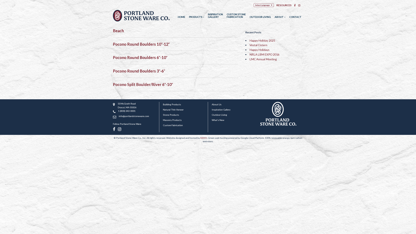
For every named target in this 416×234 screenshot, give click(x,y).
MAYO (203, 137)
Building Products (172, 104)
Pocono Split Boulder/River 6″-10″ (143, 84)
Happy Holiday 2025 (262, 40)
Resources (284, 5)
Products (196, 16)
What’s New (218, 120)
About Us (216, 104)
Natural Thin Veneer (173, 109)
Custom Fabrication (173, 125)
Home (181, 16)
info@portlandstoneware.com (134, 116)
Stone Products (171, 114)
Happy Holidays (259, 50)
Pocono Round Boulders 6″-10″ (140, 57)
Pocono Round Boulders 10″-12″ (141, 44)
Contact (295, 16)
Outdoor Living (260, 16)
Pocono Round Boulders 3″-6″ (139, 71)
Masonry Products (172, 120)
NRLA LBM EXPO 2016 (264, 54)
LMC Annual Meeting (263, 59)
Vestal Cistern (258, 45)
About (279, 16)
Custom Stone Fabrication (236, 15)
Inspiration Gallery (215, 15)
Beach (118, 30)
